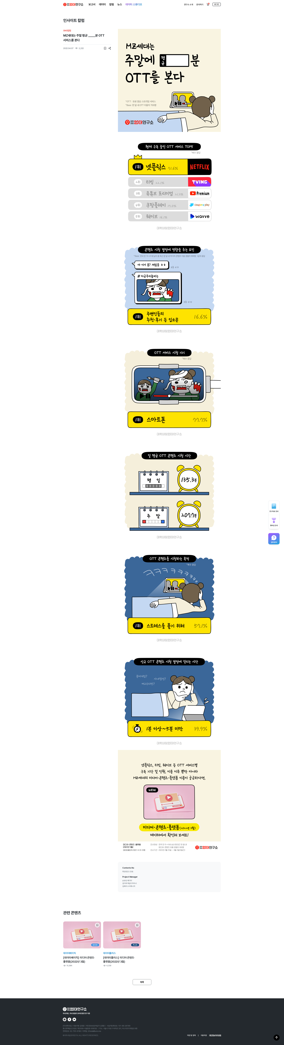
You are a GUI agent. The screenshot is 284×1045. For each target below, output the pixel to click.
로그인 (216, 4)
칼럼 (111, 4)
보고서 (92, 4)
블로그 (74, 1019)
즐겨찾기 (105, 48)
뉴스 (119, 4)
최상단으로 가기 (277, 1038)
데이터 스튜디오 (133, 4)
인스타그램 (64, 1019)
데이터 (102, 4)
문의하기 (199, 4)
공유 (109, 48)
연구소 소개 (188, 4)
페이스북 (69, 1019)
